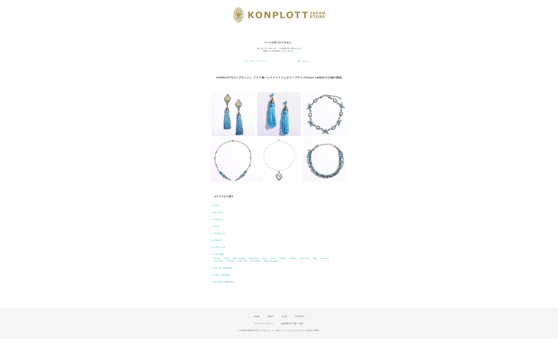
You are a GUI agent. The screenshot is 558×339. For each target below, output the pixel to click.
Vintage (230, 261)
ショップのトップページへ (255, 61)
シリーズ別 (218, 254)
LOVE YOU (242, 261)
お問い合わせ (302, 61)
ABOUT (270, 316)
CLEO (226, 258)
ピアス (217, 205)
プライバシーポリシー (263, 323)
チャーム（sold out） (223, 268)
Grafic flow (254, 258)
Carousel (325, 258)
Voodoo (292, 258)
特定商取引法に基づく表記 (292, 323)
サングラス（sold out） (224, 282)
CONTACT (299, 316)
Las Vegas (255, 261)
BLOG (284, 316)
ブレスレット (219, 233)
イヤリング (218, 219)
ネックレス (218, 212)
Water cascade (271, 261)
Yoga (314, 258)
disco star (304, 258)
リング (217, 226)
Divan (273, 258)
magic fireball (239, 258)
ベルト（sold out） (222, 275)
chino (264, 258)
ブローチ (217, 240)
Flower (283, 258)
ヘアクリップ (219, 247)
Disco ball (218, 261)
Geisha (217, 258)
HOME (257, 316)
